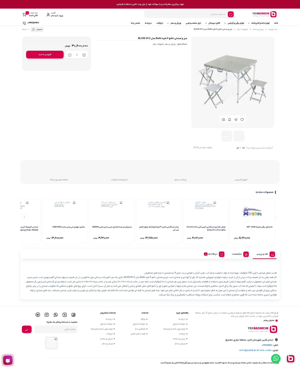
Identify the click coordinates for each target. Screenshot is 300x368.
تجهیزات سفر (242, 29)
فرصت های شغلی (138, 333)
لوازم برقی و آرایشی (236, 23)
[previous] (275, 216)
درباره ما (148, 23)
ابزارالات (159, 23)
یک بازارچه (272, 29)
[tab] (265, 253)
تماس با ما (135, 23)
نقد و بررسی (262, 254)
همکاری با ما (140, 329)
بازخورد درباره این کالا (204, 147)
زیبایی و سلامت (178, 338)
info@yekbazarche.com (255, 350)
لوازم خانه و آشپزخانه (260, 23)
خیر (237, 148)
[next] (24, 216)
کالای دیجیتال (214, 23)
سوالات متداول (179, 324)
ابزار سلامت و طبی (193, 23)
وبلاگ (143, 319)
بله (243, 148)
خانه (276, 23)
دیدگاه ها (212, 254)
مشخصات (237, 254)
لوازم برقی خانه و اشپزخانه (174, 329)
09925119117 (267, 345)
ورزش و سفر (175, 23)
